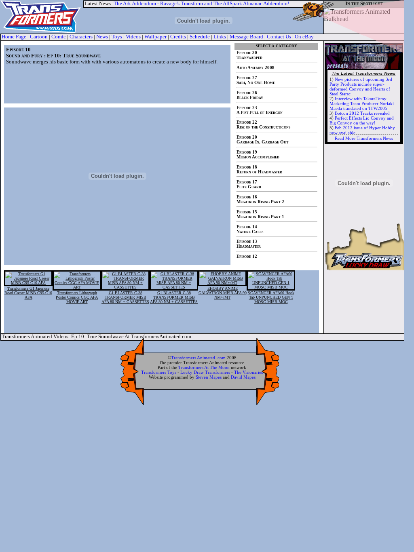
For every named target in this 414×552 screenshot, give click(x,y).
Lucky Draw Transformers (205, 372)
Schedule (200, 37)
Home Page (14, 37)
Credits (178, 37)
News (102, 37)
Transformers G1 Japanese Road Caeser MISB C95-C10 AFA (28, 292)
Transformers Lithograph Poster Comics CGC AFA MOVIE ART (77, 297)
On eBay (304, 37)
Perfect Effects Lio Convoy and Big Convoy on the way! (362, 120)
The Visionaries (248, 372)
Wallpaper (155, 37)
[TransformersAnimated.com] (41, 17)
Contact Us (279, 37)
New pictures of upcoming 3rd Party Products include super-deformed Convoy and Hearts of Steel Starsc (361, 86)
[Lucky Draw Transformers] (364, 268)
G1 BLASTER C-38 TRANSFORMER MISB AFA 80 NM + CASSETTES (125, 297)
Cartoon (39, 37)
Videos (133, 37)
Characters (81, 37)
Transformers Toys (158, 372)
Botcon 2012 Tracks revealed (362, 113)
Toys (117, 37)
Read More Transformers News (364, 138)
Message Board (246, 37)
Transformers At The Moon (204, 367)
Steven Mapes (209, 377)
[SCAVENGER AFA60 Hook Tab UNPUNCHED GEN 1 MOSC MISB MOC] (271, 287)
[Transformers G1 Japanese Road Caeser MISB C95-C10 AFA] (28, 282)
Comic (58, 37)
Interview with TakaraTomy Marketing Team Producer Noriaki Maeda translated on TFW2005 (362, 103)
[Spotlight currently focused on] (363, 20)
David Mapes (243, 377)
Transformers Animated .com (198, 357)
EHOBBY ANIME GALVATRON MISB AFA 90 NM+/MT (223, 292)
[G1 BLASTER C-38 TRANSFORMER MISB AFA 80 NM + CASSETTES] (125, 287)
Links (219, 37)
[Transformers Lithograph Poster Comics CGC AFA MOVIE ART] (77, 287)
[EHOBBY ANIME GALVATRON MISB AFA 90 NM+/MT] (222, 282)
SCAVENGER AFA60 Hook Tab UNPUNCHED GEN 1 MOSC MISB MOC (271, 297)
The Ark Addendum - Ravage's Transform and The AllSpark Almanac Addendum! (201, 3)
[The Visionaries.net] (364, 180)
